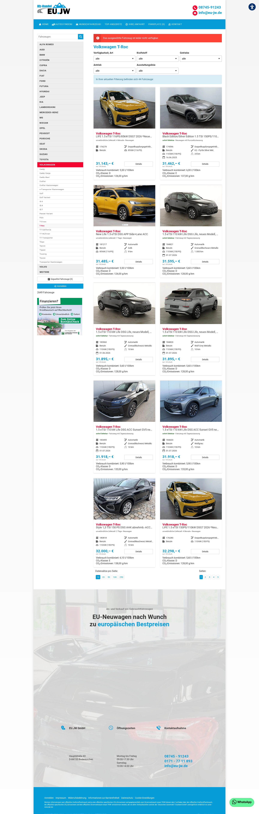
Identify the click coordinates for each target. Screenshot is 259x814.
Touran (43, 258)
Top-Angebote (113, 24)
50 (109, 577)
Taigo (42, 242)
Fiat (42, 76)
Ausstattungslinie (146, 65)
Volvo (43, 267)
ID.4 (41, 206)
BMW (42, 55)
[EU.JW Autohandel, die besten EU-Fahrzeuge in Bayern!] (53, 9)
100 (115, 577)
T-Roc (42, 226)
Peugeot (45, 133)
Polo (41, 218)
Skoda (43, 149)
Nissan (44, 123)
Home (45, 24)
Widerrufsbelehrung (77, 798)
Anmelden (49, 798)
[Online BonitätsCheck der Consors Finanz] (59, 316)
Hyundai (44, 91)
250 (121, 577)
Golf (41, 193)
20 (103, 577)
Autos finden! (63, 24)
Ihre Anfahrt (137, 24)
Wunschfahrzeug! (90, 24)
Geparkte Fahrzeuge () (62, 279)
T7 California (45, 230)
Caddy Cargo (45, 173)
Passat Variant (46, 214)
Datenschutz (127, 798)
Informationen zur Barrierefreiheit (103, 798)
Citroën (44, 60)
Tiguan (43, 250)
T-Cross (43, 222)
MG (41, 117)
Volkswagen (47, 165)
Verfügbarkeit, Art (103, 52)
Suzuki (44, 154)
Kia (41, 102)
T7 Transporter (46, 238)
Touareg (43, 254)
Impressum (61, 798)
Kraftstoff (142, 52)
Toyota (44, 159)
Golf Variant (45, 197)
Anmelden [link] (61, 286)
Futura (44, 86)
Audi (42, 49)
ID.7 (41, 210)
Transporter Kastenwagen (51, 262)
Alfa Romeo (47, 44)
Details (138, 164)
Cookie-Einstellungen (144, 798)
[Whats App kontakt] (241, 802)
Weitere (44, 272)
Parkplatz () (156, 24)
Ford (43, 81)
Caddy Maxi (45, 177)
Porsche (45, 138)
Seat (42, 144)
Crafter (43, 181)
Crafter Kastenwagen (49, 185)
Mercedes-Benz (49, 112)
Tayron (42, 246)
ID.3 (41, 202)
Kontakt (177, 24)
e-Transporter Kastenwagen (52, 189)
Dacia (43, 70)
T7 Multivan (45, 234)
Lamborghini (47, 107)
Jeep (42, 97)
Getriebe (184, 52)
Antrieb (97, 65)
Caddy (42, 169)
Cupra (43, 65)
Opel (42, 128)
